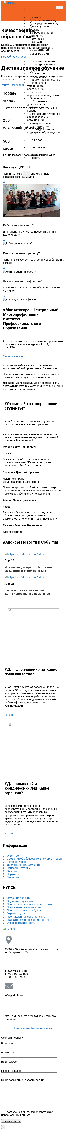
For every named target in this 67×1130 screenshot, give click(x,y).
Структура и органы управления (41, 66)
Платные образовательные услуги (43, 94)
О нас (34, 10)
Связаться (17, 84)
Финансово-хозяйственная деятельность (37, 101)
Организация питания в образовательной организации (43, 117)
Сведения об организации (39, 51)
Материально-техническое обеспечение (37, 86)
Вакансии (36, 42)
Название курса (11, 1070)
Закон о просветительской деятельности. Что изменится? (28, 592)
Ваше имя (7, 1043)
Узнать (6, 84)
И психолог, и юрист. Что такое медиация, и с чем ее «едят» (28, 569)
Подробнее (8, 56)
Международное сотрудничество (39, 125)
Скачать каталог (13, 356)
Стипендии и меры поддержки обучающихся (43, 131)
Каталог (36, 140)
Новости (35, 157)
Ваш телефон (9, 1061)
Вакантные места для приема (42, 109)
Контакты (37, 147)
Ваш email (7, 1052)
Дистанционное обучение (38, 28)
